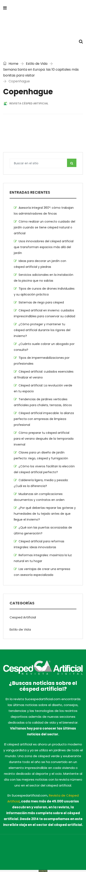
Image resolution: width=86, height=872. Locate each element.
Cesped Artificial (23, 617)
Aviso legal (50, 852)
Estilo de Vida (36, 63)
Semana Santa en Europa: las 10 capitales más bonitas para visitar (41, 72)
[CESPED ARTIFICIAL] (43, 25)
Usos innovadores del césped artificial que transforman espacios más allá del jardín (43, 247)
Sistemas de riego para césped (41, 302)
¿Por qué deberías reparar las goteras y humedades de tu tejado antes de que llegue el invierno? (45, 514)
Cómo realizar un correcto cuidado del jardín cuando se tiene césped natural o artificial (44, 227)
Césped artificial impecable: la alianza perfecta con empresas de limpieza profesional (44, 419)
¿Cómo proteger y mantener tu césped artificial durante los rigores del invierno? (42, 330)
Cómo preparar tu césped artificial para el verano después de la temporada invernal (43, 439)
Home (13, 63)
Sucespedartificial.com (24, 846)
